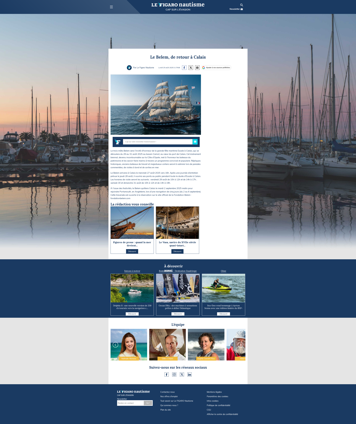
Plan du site (165, 410)
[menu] (111, 7)
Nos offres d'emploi (169, 396)
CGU (209, 410)
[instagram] (174, 374)
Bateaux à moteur (132, 271)
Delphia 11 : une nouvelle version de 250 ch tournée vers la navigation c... (132, 307)
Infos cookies (212, 401)
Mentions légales (214, 392)
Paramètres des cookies (217, 396)
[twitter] (182, 374)
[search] (241, 5)
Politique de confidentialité (218, 405)
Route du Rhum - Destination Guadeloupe (178, 271)
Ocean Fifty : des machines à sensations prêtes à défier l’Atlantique (178, 307)
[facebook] (167, 374)
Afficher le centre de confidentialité (222, 414)
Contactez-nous (167, 392)
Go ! (148, 403)
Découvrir (132, 314)
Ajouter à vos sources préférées (218, 68)
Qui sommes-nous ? (169, 405)
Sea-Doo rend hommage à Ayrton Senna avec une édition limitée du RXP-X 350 (223, 308)
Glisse (223, 271)
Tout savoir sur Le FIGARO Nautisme (176, 401)
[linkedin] (189, 374)
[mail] (242, 9)
